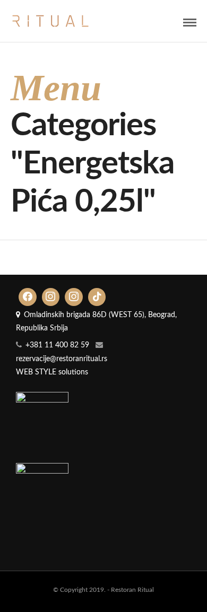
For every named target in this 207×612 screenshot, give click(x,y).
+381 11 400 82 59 (57, 345)
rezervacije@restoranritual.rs (61, 359)
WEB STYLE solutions (52, 372)
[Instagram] (51, 297)
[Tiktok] (97, 297)
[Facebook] (27, 297)
